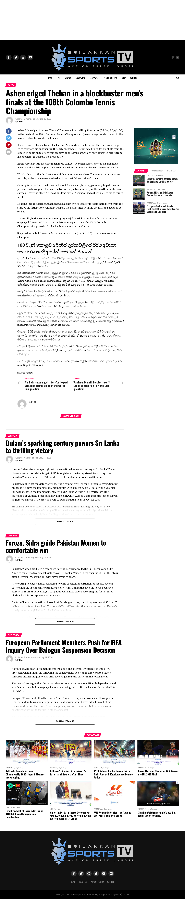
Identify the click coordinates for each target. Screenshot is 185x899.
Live (58, 78)
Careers (133, 78)
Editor (20, 122)
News (50, 78)
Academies (80, 78)
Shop (124, 78)
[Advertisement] (92, 20)
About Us (83, 881)
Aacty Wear (94, 78)
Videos (68, 78)
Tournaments (110, 78)
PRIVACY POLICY (97, 881)
